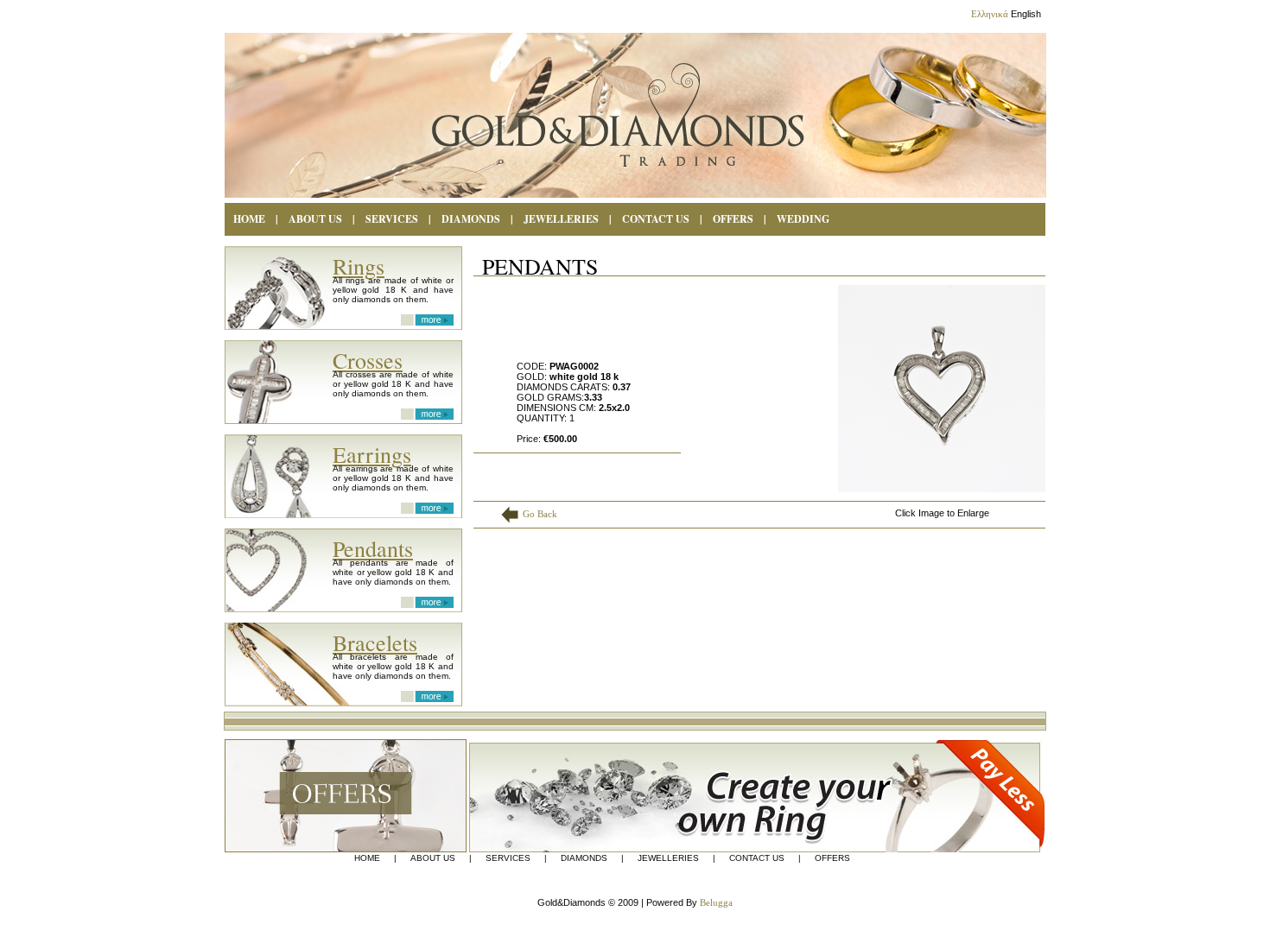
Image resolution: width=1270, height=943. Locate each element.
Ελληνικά (989, 14)
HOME (249, 219)
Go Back (540, 514)
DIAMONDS (470, 219)
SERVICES (391, 219)
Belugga (716, 902)
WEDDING (803, 219)
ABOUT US (315, 219)
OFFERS (733, 219)
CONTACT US (655, 219)
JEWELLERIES (668, 858)
